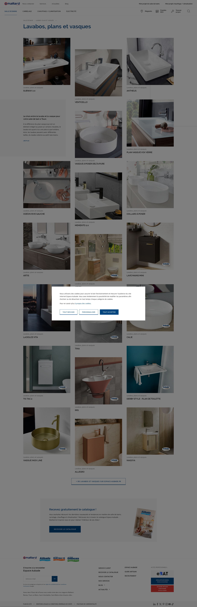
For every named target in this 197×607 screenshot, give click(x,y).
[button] (109, 312)
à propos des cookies (83, 303)
